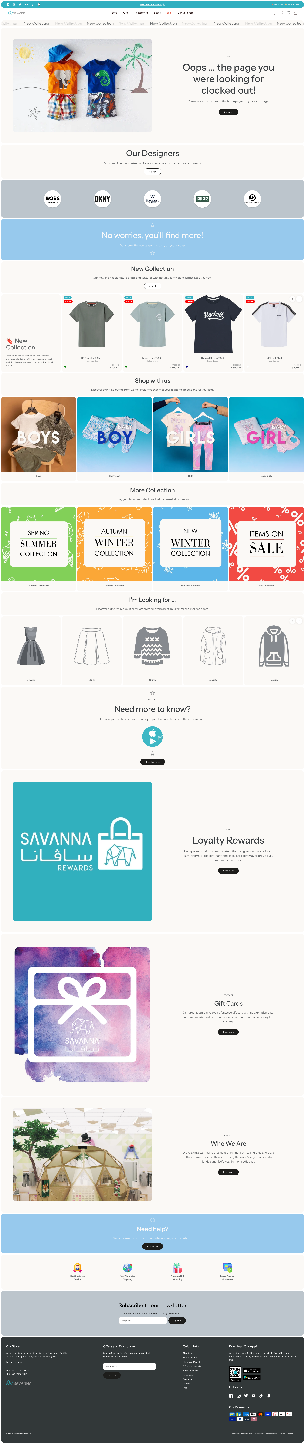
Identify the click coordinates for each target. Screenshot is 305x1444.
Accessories (141, 12)
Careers (186, 1383)
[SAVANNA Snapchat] (39, 4)
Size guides (188, 1375)
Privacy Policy (259, 1434)
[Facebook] (8, 4)
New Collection (20, 23)
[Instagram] (14, 4)
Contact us (188, 1379)
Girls (125, 12)
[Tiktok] (33, 4)
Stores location (190, 1357)
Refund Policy (235, 1434)
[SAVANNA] (16, 13)
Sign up (177, 1320)
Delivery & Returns (286, 1434)
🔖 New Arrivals (277, 4)
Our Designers (185, 12)
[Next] (195, 4)
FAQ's (185, 1388)
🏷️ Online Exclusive (292, 4)
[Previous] (109, 4)
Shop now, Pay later (192, 1362)
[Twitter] (20, 4)
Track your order (191, 1370)
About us (187, 1353)
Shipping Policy (246, 1434)
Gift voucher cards (192, 1366)
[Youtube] (26, 4)
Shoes (157, 12)
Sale (169, 12)
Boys (114, 12)
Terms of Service (271, 1434)
